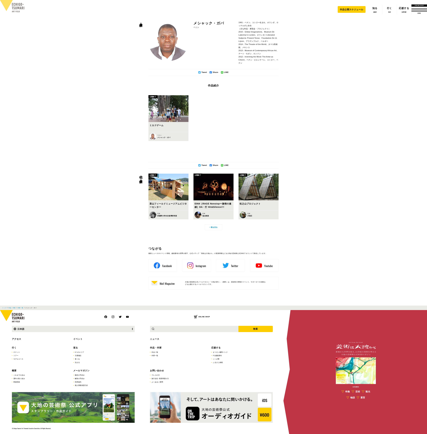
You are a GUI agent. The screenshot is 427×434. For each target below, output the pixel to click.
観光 (368, 391)
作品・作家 (12, 307)
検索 (255, 329)
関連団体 (16, 382)
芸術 (357, 391)
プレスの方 (156, 375)
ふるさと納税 (218, 362)
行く (14, 347)
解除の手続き (80, 378)
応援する (216, 347)
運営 (363, 397)
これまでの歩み (19, 375)
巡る (75, 347)
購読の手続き (80, 375)
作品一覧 (155, 352)
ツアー (15, 355)
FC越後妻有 (217, 355)
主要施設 (78, 355)
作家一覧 (20, 307)
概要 (14, 370)
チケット (16, 352)
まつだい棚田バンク (220, 352)
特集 (347, 391)
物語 (352, 397)
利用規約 (78, 382)
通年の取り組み (19, 378)
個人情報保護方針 (81, 385)
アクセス (16, 339)
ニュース (154, 339)
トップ (4, 307)
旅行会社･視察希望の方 (160, 378)
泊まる (77, 362)
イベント (78, 339)
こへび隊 (216, 359)
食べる (77, 359)
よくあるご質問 (157, 382)
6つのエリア (79, 352)
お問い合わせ (157, 370)
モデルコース (18, 359)
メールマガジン (81, 370)
